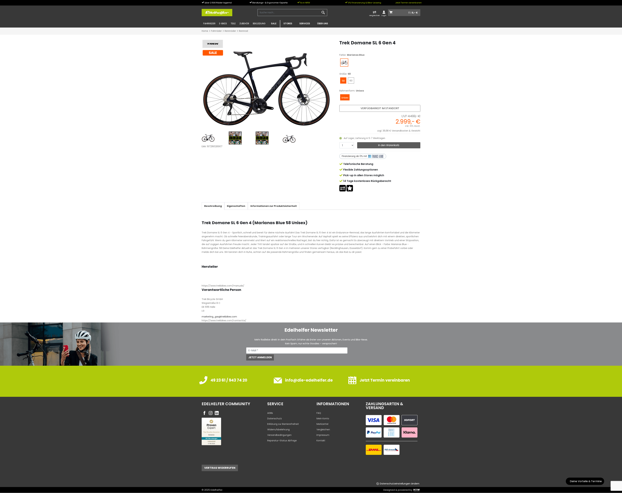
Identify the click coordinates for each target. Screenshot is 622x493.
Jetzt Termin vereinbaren (408, 2)
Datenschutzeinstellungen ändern (399, 483)
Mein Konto (323, 418)
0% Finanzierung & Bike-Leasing (364, 2)
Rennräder (230, 31)
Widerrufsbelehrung (278, 429)
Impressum (323, 435)
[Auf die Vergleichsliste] (342, 188)
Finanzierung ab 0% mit (355, 156)
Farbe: (342, 55)
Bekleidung (259, 23)
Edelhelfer (216, 490)
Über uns (322, 23)
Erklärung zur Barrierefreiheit (283, 424)
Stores (287, 23)
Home (205, 31)
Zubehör (244, 23)
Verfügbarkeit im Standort (380, 108)
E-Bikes (223, 23)
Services (304, 23)
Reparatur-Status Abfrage (282, 440)
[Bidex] (266, 88)
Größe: (343, 73)
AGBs (270, 413)
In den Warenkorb (388, 145)
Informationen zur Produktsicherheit (273, 206)
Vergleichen (323, 429)
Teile (233, 23)
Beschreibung (213, 206)
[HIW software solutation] (416, 490)
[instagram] (210, 413)
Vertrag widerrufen (219, 468)
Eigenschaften (236, 206)
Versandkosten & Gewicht (406, 130)
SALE (273, 23)
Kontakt (321, 440)
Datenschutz (274, 418)
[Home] (217, 12)
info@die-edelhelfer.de (309, 380)
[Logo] (212, 43)
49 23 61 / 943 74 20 (229, 380)
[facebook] (204, 413)
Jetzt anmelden (260, 357)
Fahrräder (209, 23)
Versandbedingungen (279, 435)
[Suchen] (323, 12)
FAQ (319, 413)
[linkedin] (216, 413)
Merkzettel (322, 424)
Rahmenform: (347, 90)
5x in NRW (305, 2)
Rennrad (243, 31)
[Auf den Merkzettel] (349, 188)
